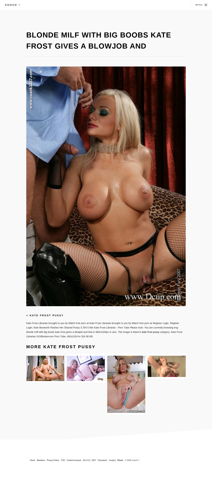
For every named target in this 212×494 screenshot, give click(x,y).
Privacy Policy (53, 460)
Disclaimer (102, 460)
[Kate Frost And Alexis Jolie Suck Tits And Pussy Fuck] (167, 366)
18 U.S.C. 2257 (89, 460)
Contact (112, 460)
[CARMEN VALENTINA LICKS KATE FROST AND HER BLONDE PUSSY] (86, 368)
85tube (120, 460)
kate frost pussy (47, 315)
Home (32, 460)
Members (41, 460)
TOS (63, 460)
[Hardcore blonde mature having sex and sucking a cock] (45, 368)
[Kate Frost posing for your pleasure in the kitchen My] (126, 384)
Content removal (74, 460)
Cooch (12, 5)
